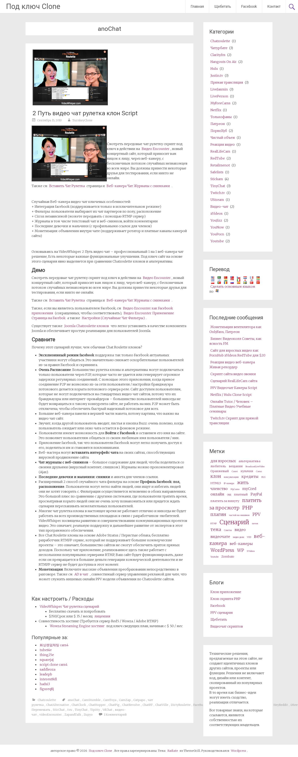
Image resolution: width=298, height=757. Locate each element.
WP (240, 550)
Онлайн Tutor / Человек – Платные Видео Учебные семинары (231, 406)
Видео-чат (219, 207)
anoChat (73, 700)
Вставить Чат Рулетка (67, 186)
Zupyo (88, 714)
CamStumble (91, 700)
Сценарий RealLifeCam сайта (233, 381)
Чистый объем (222, 138)
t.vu (69, 710)
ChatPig (114, 705)
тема (215, 529)
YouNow (217, 227)
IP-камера (229, 483)
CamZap (125, 700)
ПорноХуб (218, 131)
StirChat (59, 710)
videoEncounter (50, 714)
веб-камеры (241, 543)
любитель (218, 466)
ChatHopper (97, 705)
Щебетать (222, 6)
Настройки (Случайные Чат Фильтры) (113, 318)
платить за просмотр (235, 504)
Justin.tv (216, 75)
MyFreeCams (220, 103)
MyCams (234, 489)
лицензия (102, 616)
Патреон (217, 124)
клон (215, 476)
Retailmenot (220, 165)
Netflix (215, 110)
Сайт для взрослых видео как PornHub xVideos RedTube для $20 (237, 352)
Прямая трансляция (226, 82)
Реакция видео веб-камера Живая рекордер (232, 364)
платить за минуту (224, 501)
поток (255, 523)
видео (240, 529)
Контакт (274, 6)
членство (219, 488)
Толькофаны (221, 117)
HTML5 (215, 483)
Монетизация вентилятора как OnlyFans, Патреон (235, 329)
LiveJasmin (219, 89)
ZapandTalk (72, 714)
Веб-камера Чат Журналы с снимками (138, 186)
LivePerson (219, 96)
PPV (256, 514)
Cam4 (235, 471)
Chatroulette (47, 700)
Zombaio (227, 556)
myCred (249, 488)
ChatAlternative (57, 705)
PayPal (256, 494)
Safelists (216, 172)
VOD (249, 537)
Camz (259, 471)
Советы (228, 530)
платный (241, 494)
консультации (231, 477)
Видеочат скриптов (226, 626)
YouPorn (217, 234)
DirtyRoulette (181, 705)
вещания (236, 466)
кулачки (247, 471)
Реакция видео (222, 144)
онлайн (217, 494)
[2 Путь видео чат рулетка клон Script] (70, 104)
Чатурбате (218, 48)
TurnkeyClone (82, 120)
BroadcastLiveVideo (255, 466)
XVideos (251, 551)
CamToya (109, 700)
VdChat (107, 710)
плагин (218, 514)
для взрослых (223, 461)
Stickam (216, 179)
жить (243, 482)
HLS (263, 477)
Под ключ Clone (33, 6)
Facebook (249, 6)
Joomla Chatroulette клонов (86, 326)
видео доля (238, 537)
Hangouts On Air (223, 62)
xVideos (216, 213)
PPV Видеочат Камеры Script (233, 388)
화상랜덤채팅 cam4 (54, 645)
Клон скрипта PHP (225, 599)
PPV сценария (221, 613)
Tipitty (95, 710)
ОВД (229, 494)
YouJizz (216, 220)
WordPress (222, 550)
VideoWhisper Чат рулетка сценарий (69, 606)
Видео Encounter (155, 149)
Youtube (217, 241)
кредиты (249, 476)
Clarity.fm (217, 55)
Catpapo (139, 700)
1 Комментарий (115, 714)
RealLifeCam (220, 151)
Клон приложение (225, 592)
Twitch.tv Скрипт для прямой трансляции (233, 420)
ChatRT (148, 705)
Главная (197, 6)
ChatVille (161, 705)
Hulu (214, 69)
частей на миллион (239, 515)
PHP (247, 508)
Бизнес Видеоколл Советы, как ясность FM (235, 341)
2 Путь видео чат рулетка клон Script (85, 113)
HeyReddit (280, 705)
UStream (217, 200)
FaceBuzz (199, 705)
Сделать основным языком (232, 286)
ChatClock (79, 705)
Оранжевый (219, 471)
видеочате (220, 536)
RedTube (217, 158)
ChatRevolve (131, 705)
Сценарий (234, 522)
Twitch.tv (217, 193)
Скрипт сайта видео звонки (233, 374)
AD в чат (81, 574)
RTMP (213, 523)
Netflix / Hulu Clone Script (231, 395)
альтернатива (249, 461)
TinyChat (81, 710)
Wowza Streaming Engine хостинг (77, 626)
